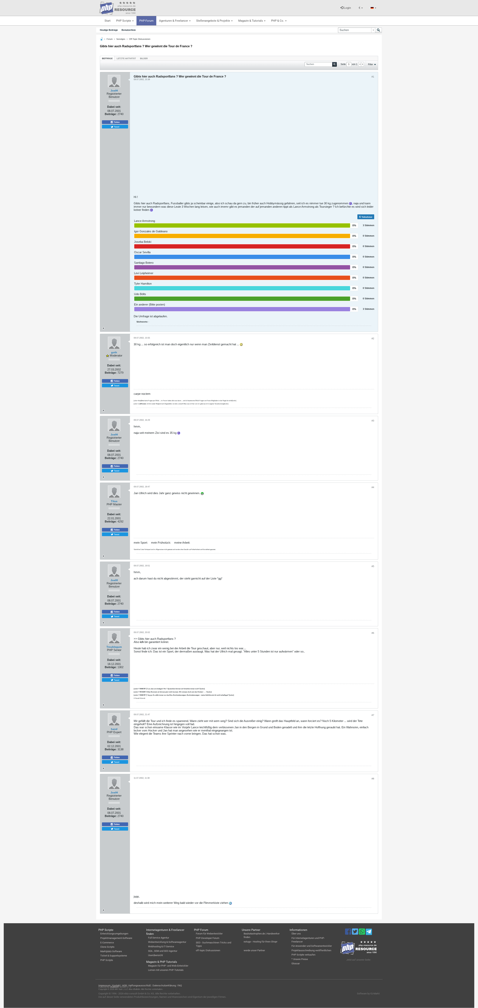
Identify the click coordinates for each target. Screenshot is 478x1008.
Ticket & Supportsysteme (113, 955)
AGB (124, 985)
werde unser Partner (254, 950)
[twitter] (355, 933)
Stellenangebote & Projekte (213, 20)
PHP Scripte (124, 20)
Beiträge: (111, 114)
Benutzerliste (129, 30)
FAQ (180, 985)
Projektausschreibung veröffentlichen (311, 950)
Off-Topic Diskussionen (139, 39)
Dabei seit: (114, 106)
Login (347, 8)
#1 (373, 76)
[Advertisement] (246, 139)
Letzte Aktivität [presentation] (126, 58)
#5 (373, 566)
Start (108, 20)
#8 (373, 778)
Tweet (116, 126)
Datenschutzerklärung (164, 985)
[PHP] (117, 7)
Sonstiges (120, 39)
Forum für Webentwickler (209, 933)
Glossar (295, 963)
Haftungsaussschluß (139, 985)
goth (114, 352)
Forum (110, 39)
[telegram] (369, 932)
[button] (361, 8)
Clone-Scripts (107, 946)
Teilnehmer (366, 217)
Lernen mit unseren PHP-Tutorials (166, 970)
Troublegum (114, 646)
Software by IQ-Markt (368, 993)
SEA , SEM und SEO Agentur (162, 951)
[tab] (107, 58)
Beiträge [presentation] (107, 58)
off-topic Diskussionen (208, 950)
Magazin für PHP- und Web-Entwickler (168, 965)
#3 (373, 420)
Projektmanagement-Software (116, 938)
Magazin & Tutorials (251, 20)
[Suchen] (378, 30)
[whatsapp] (362, 933)
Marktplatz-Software (111, 951)
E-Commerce (107, 942)
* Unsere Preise (299, 959)
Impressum (104, 985)
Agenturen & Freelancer (174, 20)
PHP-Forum (146, 20)
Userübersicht (155, 955)
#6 (373, 633)
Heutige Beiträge (109, 30)
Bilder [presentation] (144, 58)
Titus (114, 501)
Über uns (296, 933)
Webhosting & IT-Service (161, 946)
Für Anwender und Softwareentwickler (311, 946)
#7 (373, 715)
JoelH (114, 90)
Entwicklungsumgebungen (114, 933)
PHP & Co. (278, 20)
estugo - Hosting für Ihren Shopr (260, 941)
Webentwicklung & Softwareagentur (167, 942)
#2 (373, 338)
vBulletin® (114, 987)
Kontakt (116, 985)
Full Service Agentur (158, 937)
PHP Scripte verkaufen (303, 954)
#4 (373, 487)
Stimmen (369, 225)
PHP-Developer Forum (207, 938)
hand (114, 729)
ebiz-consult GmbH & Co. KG (139, 993)
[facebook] (348, 933)
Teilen (116, 122)
